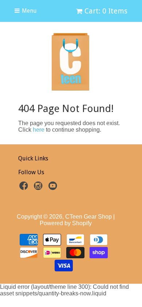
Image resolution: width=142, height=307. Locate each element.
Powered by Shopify (66, 223)
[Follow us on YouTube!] (53, 188)
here (38, 130)
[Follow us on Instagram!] (39, 188)
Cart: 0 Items (105, 11)
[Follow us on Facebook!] (24, 188)
